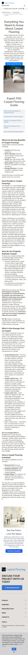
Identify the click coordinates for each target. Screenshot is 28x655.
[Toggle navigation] (24, 5)
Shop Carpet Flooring (14, 64)
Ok (14, 649)
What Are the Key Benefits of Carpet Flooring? (12, 111)
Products (5, 600)
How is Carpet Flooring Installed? (13, 131)
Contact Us (5, 617)
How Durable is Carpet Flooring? (13, 116)
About (4, 613)
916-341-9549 (5, 5)
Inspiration (5, 604)
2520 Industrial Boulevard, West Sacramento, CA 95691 (13, 626)
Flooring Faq (16, 12)
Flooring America (6, 12)
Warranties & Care (8, 609)
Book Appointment (13, 587)
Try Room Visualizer (14, 551)
